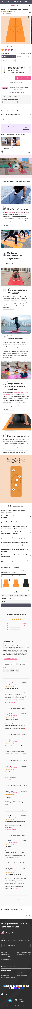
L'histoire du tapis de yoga (6, 959)
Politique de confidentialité (11, 1005)
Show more (6, 674)
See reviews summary (7, 13)
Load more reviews (16, 900)
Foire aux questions (5, 975)
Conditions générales (22, 1005)
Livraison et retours (5, 972)
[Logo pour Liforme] (16, 6)
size (7, 670)
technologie (9, 212)
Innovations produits (5, 954)
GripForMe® (20, 212)
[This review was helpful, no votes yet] (22, 708)
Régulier (8, 56)
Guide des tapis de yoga (21, 972)
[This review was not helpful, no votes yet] (24, 708)
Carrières (18, 957)
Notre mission (4, 952)
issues (17, 670)
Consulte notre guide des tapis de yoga (13, 575)
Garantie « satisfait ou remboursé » (8, 973)
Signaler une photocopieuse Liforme (24, 952)
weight (12, 670)
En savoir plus (18, 89)
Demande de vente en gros (22, 975)
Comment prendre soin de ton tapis (8, 977)
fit (4, 670)
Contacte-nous (19, 973)
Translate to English (11, 779)
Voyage (23, 56)
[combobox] (23, 677)
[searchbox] (9, 664)
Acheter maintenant (16, 82)
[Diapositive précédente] (26, 916)
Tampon (8, 60)
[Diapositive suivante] (29, 916)
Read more (12, 702)
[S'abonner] (29, 945)
